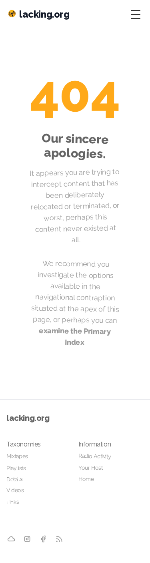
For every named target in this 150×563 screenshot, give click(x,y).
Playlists (16, 468)
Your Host (90, 467)
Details (14, 479)
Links (12, 502)
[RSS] (59, 539)
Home (85, 479)
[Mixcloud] (11, 539)
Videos (15, 490)
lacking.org (28, 418)
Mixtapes (17, 456)
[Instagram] (27, 539)
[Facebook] (43, 539)
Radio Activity (94, 456)
